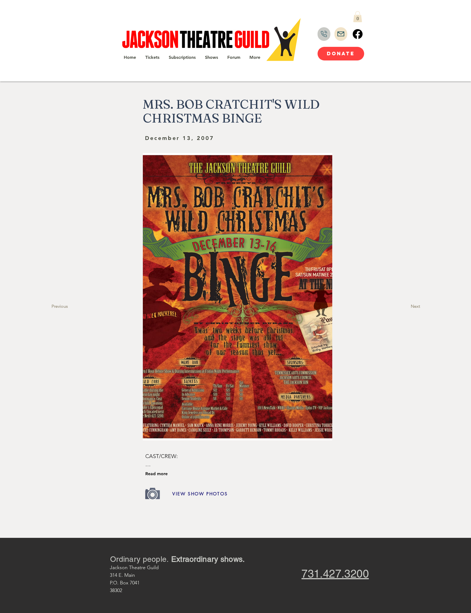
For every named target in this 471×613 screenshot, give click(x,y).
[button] (357, 16)
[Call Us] (324, 34)
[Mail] (340, 34)
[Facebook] (357, 34)
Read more (156, 473)
